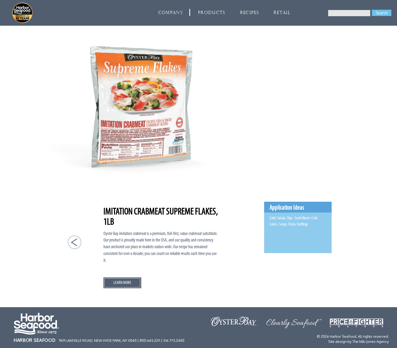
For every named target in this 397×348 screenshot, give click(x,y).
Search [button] (382, 13)
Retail (282, 13)
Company (170, 13)
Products (212, 13)
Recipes (249, 13)
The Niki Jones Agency (370, 341)
